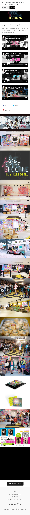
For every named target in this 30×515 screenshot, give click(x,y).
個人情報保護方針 (15, 494)
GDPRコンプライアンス (15, 499)
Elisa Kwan (11, 509)
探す (15, 491)
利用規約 (15, 496)
